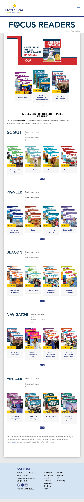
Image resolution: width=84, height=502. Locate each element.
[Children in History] (33, 403)
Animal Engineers (69, 291)
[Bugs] (33, 216)
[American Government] (15, 216)
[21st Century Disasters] (15, 276)
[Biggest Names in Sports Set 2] (69, 339)
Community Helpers (51, 231)
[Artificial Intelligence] (15, 403)
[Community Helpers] (51, 216)
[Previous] (18, 88)
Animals (51, 170)
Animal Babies (33, 170)
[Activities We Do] (15, 156)
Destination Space (51, 418)
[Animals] (51, 156)
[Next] (65, 88)
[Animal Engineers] (69, 276)
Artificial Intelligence (15, 418)
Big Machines (69, 170)
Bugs (33, 230)
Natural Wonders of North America (42, 97)
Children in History (33, 418)
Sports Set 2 (23, 98)
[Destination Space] (51, 403)
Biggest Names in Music (33, 354)
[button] (78, 8)
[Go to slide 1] (40, 105)
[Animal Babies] (33, 156)
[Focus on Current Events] (69, 403)
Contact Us (47, 481)
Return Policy (61, 481)
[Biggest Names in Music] (33, 339)
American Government (15, 231)
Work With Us (48, 483)
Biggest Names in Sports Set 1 (51, 354)
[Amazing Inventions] (51, 276)
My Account (60, 475)
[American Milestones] (15, 339)
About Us (47, 478)
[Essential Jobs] (69, 216)
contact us (14, 442)
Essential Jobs (68, 230)
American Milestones (60, 97)
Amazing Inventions (51, 291)
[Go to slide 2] (43, 105)
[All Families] (33, 276)
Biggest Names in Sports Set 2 (69, 354)
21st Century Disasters (15, 291)
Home (68, 31)
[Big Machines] (69, 156)
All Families (33, 290)
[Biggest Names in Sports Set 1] (51, 339)
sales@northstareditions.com (26, 478)
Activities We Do (15, 171)
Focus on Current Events (68, 419)
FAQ (58, 478)
